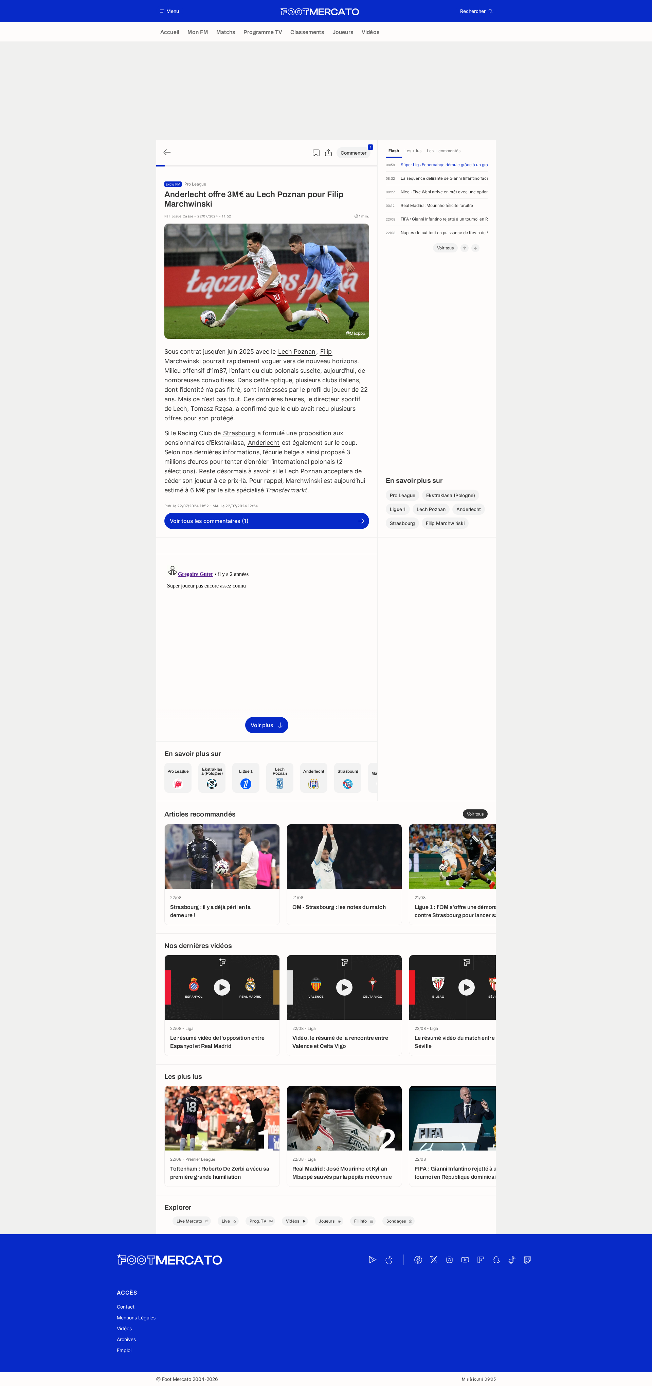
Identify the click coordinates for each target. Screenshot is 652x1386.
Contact (125, 1307)
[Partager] (328, 153)
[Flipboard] (480, 1260)
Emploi (124, 1350)
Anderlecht (263, 442)
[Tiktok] (512, 1260)
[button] (169, 11)
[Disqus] (266, 647)
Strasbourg (239, 433)
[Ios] (388, 1260)
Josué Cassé (182, 216)
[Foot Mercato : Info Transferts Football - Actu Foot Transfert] (319, 11)
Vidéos (124, 1328)
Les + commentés (443, 150)
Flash (393, 150)
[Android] (373, 1260)
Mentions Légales (136, 1317)
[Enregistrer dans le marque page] (316, 153)
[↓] (475, 248)
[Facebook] (418, 1260)
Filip (326, 351)
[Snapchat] (496, 1260)
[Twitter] (434, 1260)
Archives (126, 1339)
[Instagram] (449, 1260)
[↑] (464, 248)
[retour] (166, 152)
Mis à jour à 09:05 (479, 1379)
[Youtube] (465, 1260)
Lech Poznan (296, 351)
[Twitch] (527, 1260)
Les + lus (412, 150)
